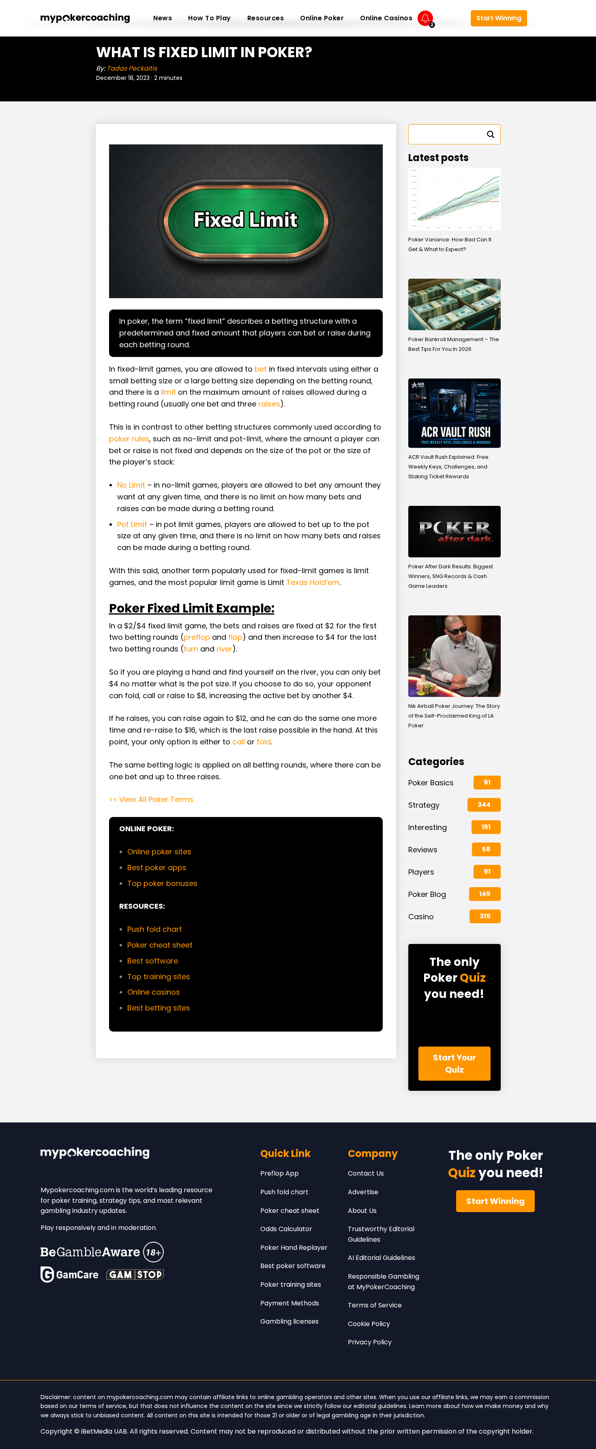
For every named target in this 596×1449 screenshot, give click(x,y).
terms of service (102, 1406)
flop (235, 637)
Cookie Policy (369, 1324)
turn (191, 649)
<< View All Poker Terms (151, 799)
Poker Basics (431, 783)
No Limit (131, 485)
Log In (452, 18)
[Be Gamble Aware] (102, 1252)
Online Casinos (386, 18)
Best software (152, 961)
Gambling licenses (289, 1321)
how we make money (492, 1406)
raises (269, 404)
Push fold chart (154, 929)
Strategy (423, 805)
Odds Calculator (286, 1229)
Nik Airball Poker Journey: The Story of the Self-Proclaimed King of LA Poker (454, 715)
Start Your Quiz (454, 1063)
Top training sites (158, 977)
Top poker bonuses (162, 883)
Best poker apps (157, 867)
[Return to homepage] (85, 18)
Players (421, 872)
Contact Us (366, 1173)
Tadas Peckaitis (132, 68)
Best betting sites (158, 1008)
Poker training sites (290, 1284)
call (238, 742)
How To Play (209, 18)
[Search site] (543, 18)
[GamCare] (69, 1274)
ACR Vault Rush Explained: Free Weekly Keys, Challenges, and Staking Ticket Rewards (448, 466)
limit (168, 392)
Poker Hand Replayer (294, 1247)
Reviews (422, 850)
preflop (197, 637)
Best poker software (293, 1266)
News (162, 18)
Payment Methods (289, 1303)
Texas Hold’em (312, 582)
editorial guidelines (380, 1406)
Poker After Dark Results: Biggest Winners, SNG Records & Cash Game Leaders (450, 576)
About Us (362, 1210)
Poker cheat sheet (161, 945)
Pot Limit (132, 524)
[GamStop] (135, 1274)
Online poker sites (159, 852)
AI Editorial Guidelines (381, 1257)
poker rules (129, 439)
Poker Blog (427, 894)
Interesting (427, 827)
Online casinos (153, 992)
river (224, 649)
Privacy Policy (370, 1342)
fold (264, 742)
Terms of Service (375, 1305)
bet (261, 369)
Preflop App (279, 1173)
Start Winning (498, 18)
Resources (265, 18)
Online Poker (322, 18)
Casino (421, 917)
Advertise (363, 1192)
